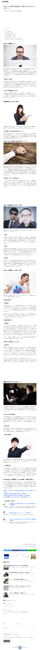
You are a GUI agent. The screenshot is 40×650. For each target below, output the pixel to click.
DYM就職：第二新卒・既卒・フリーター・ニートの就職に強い (20, 512)
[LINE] (32, 550)
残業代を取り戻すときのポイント (10, 37)
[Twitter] (8, 550)
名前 (4, 623)
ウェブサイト (6, 627)
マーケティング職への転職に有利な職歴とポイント (18, 579)
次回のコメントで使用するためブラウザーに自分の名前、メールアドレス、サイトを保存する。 (19, 637)
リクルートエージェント (8, 473)
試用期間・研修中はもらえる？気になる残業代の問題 (18, 565)
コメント (5, 613)
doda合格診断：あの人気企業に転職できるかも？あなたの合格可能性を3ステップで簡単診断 (22, 504)
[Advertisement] (20, 21)
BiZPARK (34, 546)
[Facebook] (16, 550)
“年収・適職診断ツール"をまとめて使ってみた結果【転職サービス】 (17, 496)
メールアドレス (18, 623)
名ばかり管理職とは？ (8, 31)
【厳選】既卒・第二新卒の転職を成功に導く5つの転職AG (15, 493)
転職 (6, 4)
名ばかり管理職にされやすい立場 (10, 34)
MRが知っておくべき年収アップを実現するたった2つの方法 (19, 586)
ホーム (3, 4)
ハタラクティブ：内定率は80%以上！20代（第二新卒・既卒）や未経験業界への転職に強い (22, 520)
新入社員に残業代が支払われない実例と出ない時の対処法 (19, 572)
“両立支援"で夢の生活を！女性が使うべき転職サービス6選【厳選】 (17, 495)
